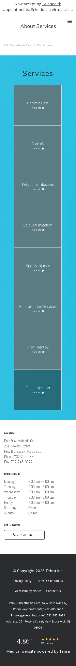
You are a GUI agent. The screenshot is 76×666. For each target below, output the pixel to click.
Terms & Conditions (49, 581)
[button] (69, 21)
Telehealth (51, 3)
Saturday (20, 508)
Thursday (29, 497)
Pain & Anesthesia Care (17, 45)
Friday (29, 502)
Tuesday (29, 486)
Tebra (64, 651)
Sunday (20, 513)
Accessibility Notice (28, 591)
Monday (29, 481)
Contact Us (53, 591)
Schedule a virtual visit (51, 9)
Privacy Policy (22, 581)
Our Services (44, 45)
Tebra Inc (54, 570)
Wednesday (29, 492)
